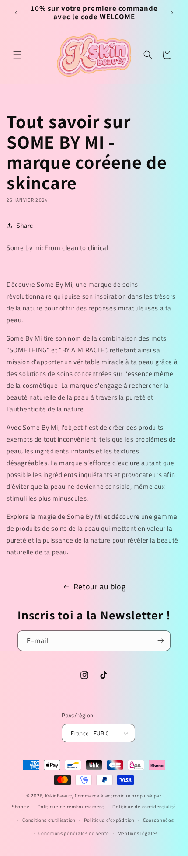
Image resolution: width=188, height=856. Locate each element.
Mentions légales (138, 833)
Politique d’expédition (109, 820)
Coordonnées (158, 820)
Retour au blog (99, 586)
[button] (17, 54)
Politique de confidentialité (144, 806)
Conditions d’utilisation (49, 820)
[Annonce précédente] (16, 12)
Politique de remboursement (71, 806)
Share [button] (25, 225)
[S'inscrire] (160, 640)
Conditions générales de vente (73, 833)
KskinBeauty (59, 795)
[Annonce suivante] (171, 12)
